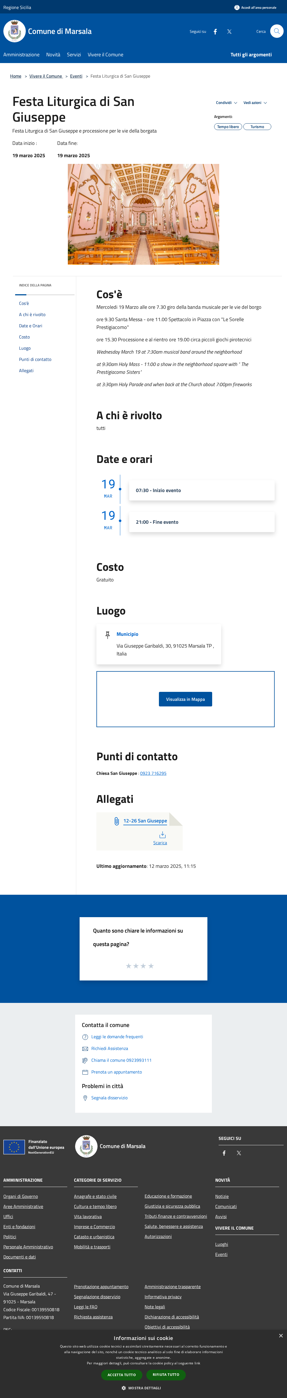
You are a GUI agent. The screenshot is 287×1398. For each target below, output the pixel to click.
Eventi (76, 76)
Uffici (8, 1216)
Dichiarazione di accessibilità (172, 1316)
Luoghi (221, 1244)
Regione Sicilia (17, 7)
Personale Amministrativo (28, 1246)
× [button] (281, 1336)
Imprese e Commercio (94, 1226)
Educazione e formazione (168, 1196)
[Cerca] (277, 31)
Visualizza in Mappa (185, 699)
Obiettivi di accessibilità (167, 1326)
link (197, 1363)
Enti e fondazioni (19, 1226)
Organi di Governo (20, 1196)
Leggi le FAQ (86, 1306)
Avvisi (221, 1216)
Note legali (155, 1306)
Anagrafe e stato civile (95, 1196)
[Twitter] (227, 31)
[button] (143, 1388)
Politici (9, 1236)
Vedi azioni (253, 102)
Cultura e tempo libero (95, 1206)
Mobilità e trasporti (92, 1246)
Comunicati (226, 1206)
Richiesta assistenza (93, 1316)
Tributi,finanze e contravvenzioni (176, 1216)
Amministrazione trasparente (173, 1286)
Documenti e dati (19, 1256)
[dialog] (143, 1364)
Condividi (224, 102)
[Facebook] (213, 31)
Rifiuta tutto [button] (166, 1374)
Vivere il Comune (46, 76)
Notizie (222, 1196)
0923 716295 (153, 773)
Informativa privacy (163, 1296)
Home (15, 76)
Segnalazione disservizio (97, 1296)
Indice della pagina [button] (35, 285)
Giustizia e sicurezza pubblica (172, 1206)
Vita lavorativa (88, 1216)
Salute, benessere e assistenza (174, 1226)
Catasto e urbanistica (94, 1236)
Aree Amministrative (23, 1206)
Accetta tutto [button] (122, 1375)
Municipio (127, 634)
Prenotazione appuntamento (101, 1286)
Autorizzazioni (158, 1236)
